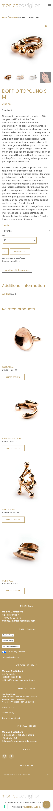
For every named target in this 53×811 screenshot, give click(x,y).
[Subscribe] (48, 774)
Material (5, 225)
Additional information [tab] (17, 270)
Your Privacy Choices (15, 651)
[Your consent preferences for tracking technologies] (4, 806)
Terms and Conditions (11, 646)
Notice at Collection (10, 657)
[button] (49, 5)
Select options (13, 377)
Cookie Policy (8, 635)
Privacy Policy (8, 641)
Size (4, 235)
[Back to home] (21, 5)
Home (4, 17)
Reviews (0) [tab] (11, 275)
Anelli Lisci (13, 17)
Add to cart (20, 251)
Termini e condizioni (11, 718)
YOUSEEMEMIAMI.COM (32, 807)
